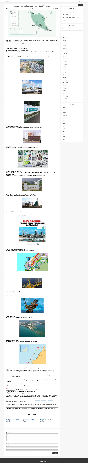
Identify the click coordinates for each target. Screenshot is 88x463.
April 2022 (64, 90)
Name (7, 442)
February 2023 (65, 74)
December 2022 (65, 77)
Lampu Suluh (9, 392)
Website (7, 448)
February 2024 (65, 59)
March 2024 (65, 58)
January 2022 (65, 95)
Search (81, 4)
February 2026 (65, 35)
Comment (8, 432)
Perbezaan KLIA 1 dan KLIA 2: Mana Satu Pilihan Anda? (71, 20)
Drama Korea (65, 112)
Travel (55, 1)
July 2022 (64, 85)
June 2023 (64, 67)
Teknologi (64, 134)
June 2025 (64, 40)
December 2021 (65, 96)
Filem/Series (43, 1)
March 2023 (65, 72)
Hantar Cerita (66, 1)
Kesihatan (64, 118)
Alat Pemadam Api (10, 387)
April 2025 (64, 43)
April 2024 (64, 56)
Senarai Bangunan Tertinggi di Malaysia (12, 419)
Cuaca (64, 110)
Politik (64, 126)
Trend (60, 1)
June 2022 (64, 87)
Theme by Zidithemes (43, 461)
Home (37, 1)
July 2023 (64, 66)
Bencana (64, 107)
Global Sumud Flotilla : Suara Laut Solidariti (70, 15)
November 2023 (65, 61)
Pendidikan (64, 123)
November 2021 (65, 98)
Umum (64, 139)
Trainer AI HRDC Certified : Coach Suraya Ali (70, 11)
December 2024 (65, 50)
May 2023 (64, 69)
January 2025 (65, 48)
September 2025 (65, 37)
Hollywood (64, 117)
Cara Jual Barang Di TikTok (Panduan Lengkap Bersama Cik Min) (70, 13)
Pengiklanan (80, 1)
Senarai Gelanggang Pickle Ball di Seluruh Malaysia (71, 17)
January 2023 (65, 75)
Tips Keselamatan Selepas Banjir (28, 419)
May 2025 (64, 42)
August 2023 (65, 64)
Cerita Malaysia (7, 1)
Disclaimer (73, 1)
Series (64, 131)
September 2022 (65, 82)
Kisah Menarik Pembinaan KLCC (45, 419)
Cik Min (32, 8)
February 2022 (65, 93)
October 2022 (65, 80)
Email (7, 445)
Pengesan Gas (9, 388)
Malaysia (49, 1)
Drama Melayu (65, 113)
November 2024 (65, 51)
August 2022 (65, 83)
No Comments (55, 8)
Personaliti (64, 125)
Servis (64, 133)
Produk (64, 128)
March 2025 (65, 45)
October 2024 (65, 53)
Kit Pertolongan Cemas (11, 390)
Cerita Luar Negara (66, 109)
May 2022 (64, 88)
